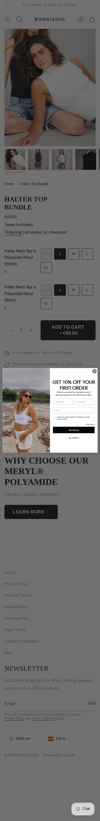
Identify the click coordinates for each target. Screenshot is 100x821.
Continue (74, 430)
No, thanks (74, 438)
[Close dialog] (94, 371)
